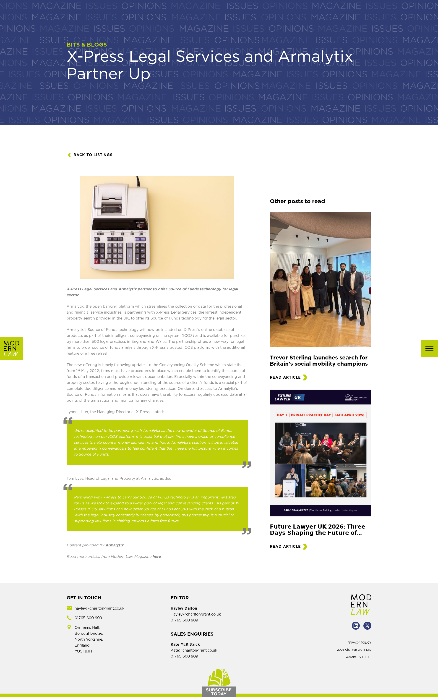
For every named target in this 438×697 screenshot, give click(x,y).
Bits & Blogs (87, 45)
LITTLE (366, 657)
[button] (429, 348)
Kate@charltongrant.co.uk (194, 650)
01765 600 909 (184, 620)
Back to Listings (92, 155)
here (156, 556)
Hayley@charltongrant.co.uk (196, 614)
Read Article (285, 377)
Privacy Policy (359, 642)
